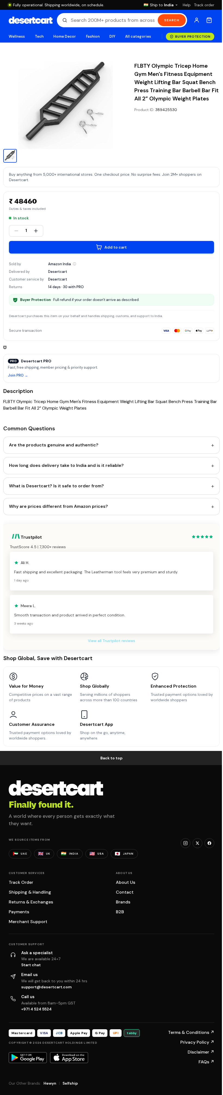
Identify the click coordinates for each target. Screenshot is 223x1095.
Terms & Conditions (191, 1032)
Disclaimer (201, 1052)
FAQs (206, 1062)
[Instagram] (185, 843)
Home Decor (64, 36)
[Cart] (209, 20)
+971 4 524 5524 (36, 1009)
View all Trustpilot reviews (111, 640)
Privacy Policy (197, 1042)
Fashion (93, 36)
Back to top (111, 758)
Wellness (17, 36)
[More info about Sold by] (74, 263)
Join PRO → (18, 376)
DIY (112, 36)
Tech (39, 36)
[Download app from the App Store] (69, 1057)
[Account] (196, 20)
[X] (197, 843)
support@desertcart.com (46, 986)
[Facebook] (209, 843)
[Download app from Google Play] (28, 1057)
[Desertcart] (30, 20)
